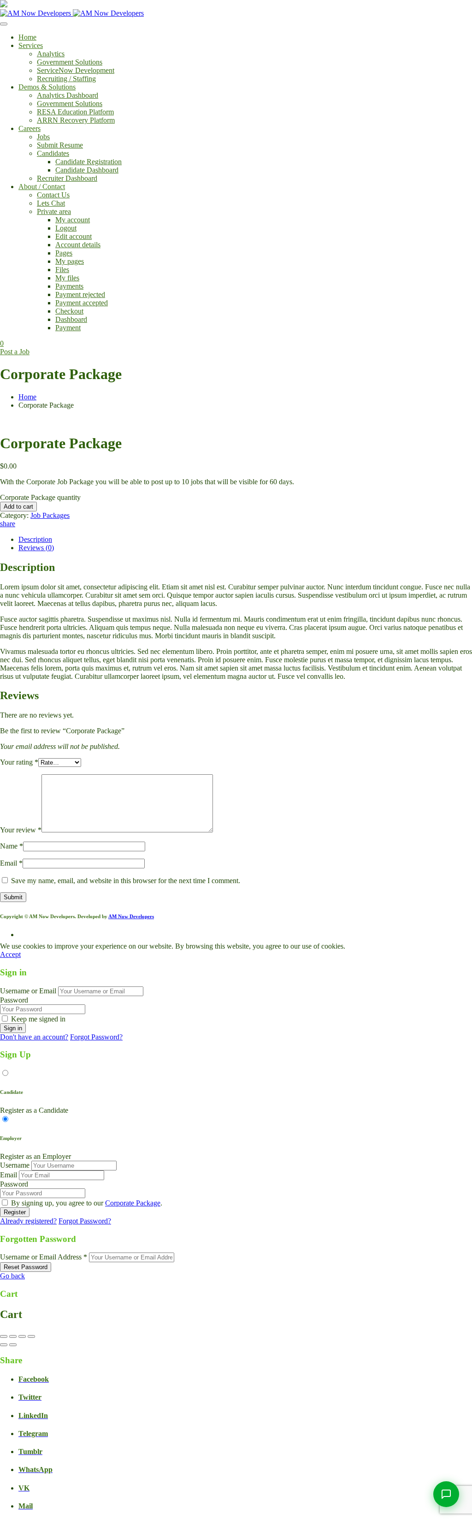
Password (14, 1000)
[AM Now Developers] (72, 13)
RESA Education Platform (75, 112)
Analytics (51, 54)
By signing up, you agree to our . (86, 1203)
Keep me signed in (38, 1019)
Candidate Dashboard (86, 170)
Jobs (43, 137)
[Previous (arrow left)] (3, 1344)
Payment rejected (80, 294)
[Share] (22, 1336)
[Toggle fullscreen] (13, 1336)
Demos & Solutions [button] (47, 87)
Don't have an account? (34, 1037)
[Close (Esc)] (31, 1336)
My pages (69, 261)
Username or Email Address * (43, 1257)
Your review (20, 830)
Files (62, 269)
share (7, 524)
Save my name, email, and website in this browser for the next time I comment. (125, 881)
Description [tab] (35, 539)
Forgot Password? (96, 1037)
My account (72, 220)
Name (11, 846)
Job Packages (50, 515)
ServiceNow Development (75, 70)
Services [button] (30, 45)
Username (15, 1165)
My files (67, 278)
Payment (68, 328)
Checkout (69, 311)
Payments (69, 286)
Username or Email (28, 991)
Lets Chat (51, 203)
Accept (10, 954)
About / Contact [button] (41, 186)
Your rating (19, 762)
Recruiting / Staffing (66, 79)
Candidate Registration (88, 162)
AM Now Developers (131, 916)
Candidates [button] (53, 153)
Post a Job (15, 352)
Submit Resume (60, 145)
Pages (63, 253)
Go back (12, 1276)
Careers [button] (29, 128)
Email (11, 863)
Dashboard (71, 319)
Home (27, 37)
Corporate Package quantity (40, 497)
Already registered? (28, 1221)
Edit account (73, 236)
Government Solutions (69, 62)
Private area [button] (54, 211)
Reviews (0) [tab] (36, 548)
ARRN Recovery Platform (76, 120)
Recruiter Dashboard (67, 178)
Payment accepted (81, 303)
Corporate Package (132, 1203)
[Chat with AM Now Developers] (446, 1494)
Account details (77, 245)
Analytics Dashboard (67, 95)
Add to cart (18, 506)
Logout (66, 228)
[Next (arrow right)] (13, 1344)
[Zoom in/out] (3, 1336)
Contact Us (53, 195)
